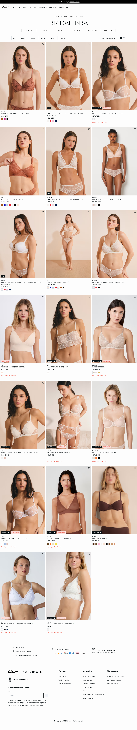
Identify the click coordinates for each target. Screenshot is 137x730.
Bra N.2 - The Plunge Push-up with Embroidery (19, 453)
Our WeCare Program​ (114, 680)
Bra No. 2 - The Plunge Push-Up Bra (15, 114)
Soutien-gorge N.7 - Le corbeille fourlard (64, 199)
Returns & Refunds (64, 684)
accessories (108, 31)
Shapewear (76, 31)
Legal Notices (87, 680)
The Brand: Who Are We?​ (115, 676)
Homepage (57, 16)
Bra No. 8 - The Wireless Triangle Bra (16, 624)
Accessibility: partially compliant (93, 694)
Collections (79, 16)
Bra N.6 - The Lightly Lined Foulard (106, 199)
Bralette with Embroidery (57, 367)
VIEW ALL (29, 31)
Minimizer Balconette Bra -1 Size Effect (108, 282)
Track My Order (63, 680)
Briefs (60, 31)
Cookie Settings (88, 698)
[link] (14, 7)
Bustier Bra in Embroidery (57, 453)
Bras (71, 16)
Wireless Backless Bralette (12, 367)
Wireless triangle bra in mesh (59, 538)
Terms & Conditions (89, 684)
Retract (85, 691)
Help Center (62, 676)
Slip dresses (92, 31)
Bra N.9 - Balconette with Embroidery (107, 114)
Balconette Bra (98, 367)
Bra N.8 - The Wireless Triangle (59, 624)
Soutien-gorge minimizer (11, 199)
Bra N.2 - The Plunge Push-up (104, 453)
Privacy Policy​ (87, 687)
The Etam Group (112, 684)
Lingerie (65, 16)
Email (10, 691)
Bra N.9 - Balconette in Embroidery (15, 538)
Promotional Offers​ (89, 676)
